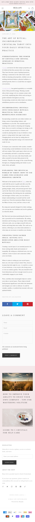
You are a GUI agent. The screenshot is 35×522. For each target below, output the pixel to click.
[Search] (29, 8)
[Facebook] (3, 486)
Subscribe (9, 462)
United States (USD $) (17, 494)
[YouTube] (20, 486)
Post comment (11, 355)
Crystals (4, 67)
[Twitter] (7, 486)
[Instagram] (11, 486)
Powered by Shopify (17, 501)
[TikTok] (25, 486)
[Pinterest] (16, 486)
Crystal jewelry (6, 88)
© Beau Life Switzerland (17, 499)
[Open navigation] (3, 8)
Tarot (23, 181)
